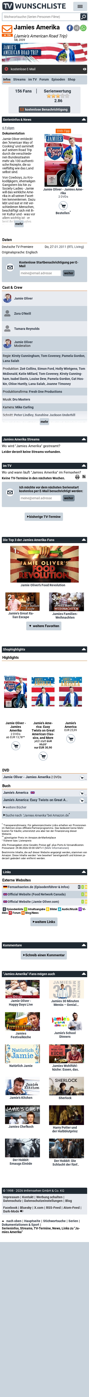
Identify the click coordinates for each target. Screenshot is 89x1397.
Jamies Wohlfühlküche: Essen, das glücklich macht (65, 1067)
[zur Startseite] (34, 4)
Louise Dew (37, 379)
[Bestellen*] (63, 205)
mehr (19, 224)
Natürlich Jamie (21, 1066)
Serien (73, 1221)
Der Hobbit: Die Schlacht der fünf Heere (64, 1162)
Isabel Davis (19, 379)
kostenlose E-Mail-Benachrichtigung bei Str (41, 69)
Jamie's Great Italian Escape (21, 615)
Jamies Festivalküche (21, 1035)
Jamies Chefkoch (21, 1126)
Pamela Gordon (73, 356)
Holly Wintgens (66, 368)
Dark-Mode (11, 1211)
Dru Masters (21, 399)
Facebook (10, 1207)
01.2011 (60, 247)
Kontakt (28, 1197)
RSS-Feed (53, 1207)
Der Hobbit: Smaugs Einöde (21, 1161)
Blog (68, 1201)
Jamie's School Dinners (65, 1034)
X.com (38, 1207)
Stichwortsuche (54, 1221)
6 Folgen (8, 128)
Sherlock (65, 1098)
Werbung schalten (49, 1197)
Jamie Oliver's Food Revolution (43, 585)
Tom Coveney (50, 356)
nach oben (13, 1221)
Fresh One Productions (45, 391)
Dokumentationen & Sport (20, 1224)
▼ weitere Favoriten (44, 626)
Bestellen (63, 212)
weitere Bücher (15, 807)
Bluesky (25, 1207)
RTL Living (75, 247)
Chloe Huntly (17, 384)
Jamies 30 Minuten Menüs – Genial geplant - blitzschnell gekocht (65, 1003)
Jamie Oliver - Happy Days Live (21, 1002)
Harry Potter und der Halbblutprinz (65, 1129)
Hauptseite (32, 1221)
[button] (70, 28)
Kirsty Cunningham (25, 356)
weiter (68, 273)
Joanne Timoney (58, 384)
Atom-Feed (71, 1207)
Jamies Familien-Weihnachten (65, 615)
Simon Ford (45, 368)
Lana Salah (11, 361)
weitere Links (45, 922)
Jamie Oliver (23, 298)
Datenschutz (12, 1201)
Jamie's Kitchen (21, 1098)
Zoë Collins (28, 368)
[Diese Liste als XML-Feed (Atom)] (84, 476)
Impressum (11, 1197)
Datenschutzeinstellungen (43, 1201)
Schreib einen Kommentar (45, 955)
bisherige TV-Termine (45, 517)
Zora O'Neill (22, 313)
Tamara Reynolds (26, 329)
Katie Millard (28, 374)
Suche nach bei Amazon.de (37, 815)
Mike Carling (24, 407)
